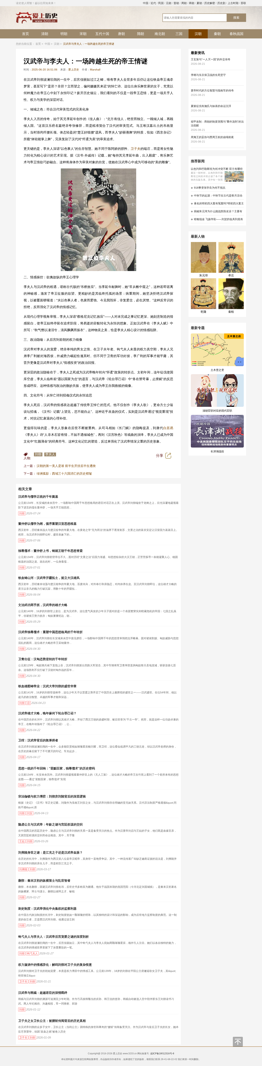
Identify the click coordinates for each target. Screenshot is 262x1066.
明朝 (63, 34)
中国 (145, 3)
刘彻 (38, 454)
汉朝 (198, 34)
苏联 (243, 3)
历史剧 (221, 3)
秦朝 (217, 34)
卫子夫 (135, 149)
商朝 (191, 3)
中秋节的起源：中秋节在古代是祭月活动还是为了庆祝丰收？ (216, 197)
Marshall (95, 69)
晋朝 (176, 3)
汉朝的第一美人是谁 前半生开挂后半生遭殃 (66, 466)
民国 (161, 3)
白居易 (168, 428)
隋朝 (140, 34)
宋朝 (83, 34)
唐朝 (121, 34)
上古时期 (233, 3)
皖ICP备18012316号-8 (162, 1053)
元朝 (168, 3)
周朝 (184, 3)
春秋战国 (236, 34)
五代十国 (102, 34)
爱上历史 (73, 69)
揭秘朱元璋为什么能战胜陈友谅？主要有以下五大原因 (216, 212)
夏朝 (199, 3)
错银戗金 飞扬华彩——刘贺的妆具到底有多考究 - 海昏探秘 (217, 220)
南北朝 (160, 34)
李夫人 (50, 454)
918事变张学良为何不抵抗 (208, 187)
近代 (153, 3)
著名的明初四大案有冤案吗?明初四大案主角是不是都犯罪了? (217, 204)
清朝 (44, 34)
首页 (25, 34)
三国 (178, 34)
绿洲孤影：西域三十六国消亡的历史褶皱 (64, 473)
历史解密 (209, 3)
